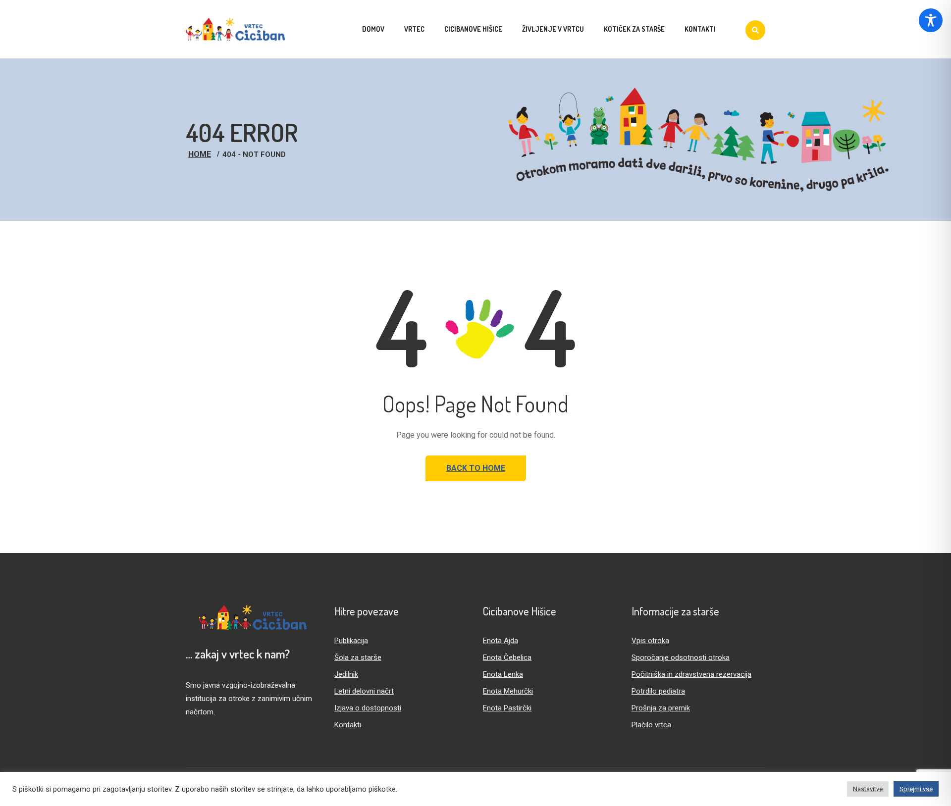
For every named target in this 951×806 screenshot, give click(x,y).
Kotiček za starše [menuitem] (634, 29)
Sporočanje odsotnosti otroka (681, 657)
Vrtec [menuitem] (414, 29)
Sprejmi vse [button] (916, 789)
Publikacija (351, 640)
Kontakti (347, 724)
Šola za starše (357, 657)
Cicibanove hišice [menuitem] (473, 29)
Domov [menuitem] (373, 29)
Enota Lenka (503, 674)
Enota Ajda (500, 640)
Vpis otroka (650, 640)
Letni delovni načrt (364, 691)
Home (199, 154)
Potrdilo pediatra (658, 691)
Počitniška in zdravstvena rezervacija (691, 674)
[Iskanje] (755, 30)
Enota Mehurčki (508, 691)
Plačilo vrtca (651, 724)
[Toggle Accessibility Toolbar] (931, 20)
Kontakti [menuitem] (700, 29)
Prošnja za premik (661, 708)
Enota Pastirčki (507, 708)
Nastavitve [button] (868, 789)
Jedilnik (346, 674)
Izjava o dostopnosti (367, 708)
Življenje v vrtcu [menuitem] (553, 29)
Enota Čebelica (507, 657)
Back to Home (475, 468)
